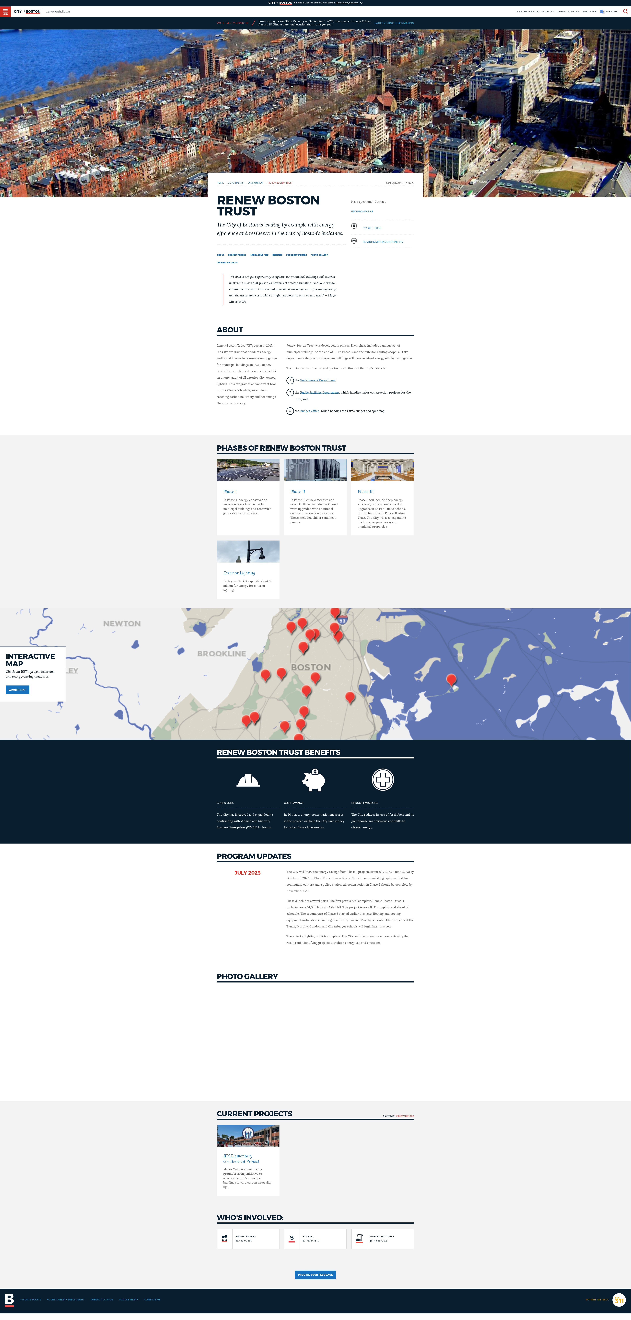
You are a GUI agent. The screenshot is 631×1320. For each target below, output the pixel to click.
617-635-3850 (372, 228)
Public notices (568, 12)
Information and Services (535, 12)
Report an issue (597, 1300)
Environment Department (318, 380)
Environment (362, 211)
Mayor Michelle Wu (58, 11)
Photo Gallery (319, 255)
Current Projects (227, 263)
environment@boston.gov (383, 242)
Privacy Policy (30, 1300)
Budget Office (309, 411)
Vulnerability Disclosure (66, 1300)
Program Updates (296, 255)
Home (220, 183)
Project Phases (237, 255)
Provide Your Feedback (315, 1275)
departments (236, 183)
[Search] (624, 11)
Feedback (590, 12)
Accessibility (128, 1300)
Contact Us (152, 1300)
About (220, 255)
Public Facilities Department (319, 392)
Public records (102, 1300)
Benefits (277, 255)
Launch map (17, 690)
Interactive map (259, 255)
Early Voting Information (394, 23)
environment (256, 183)
